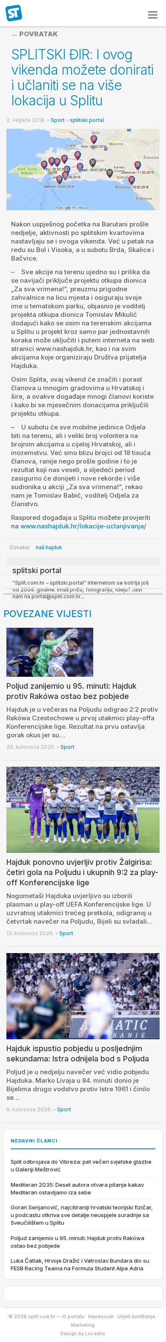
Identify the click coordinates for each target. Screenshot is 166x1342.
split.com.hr (14, 14)
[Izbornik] (153, 15)
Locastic (95, 1333)
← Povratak (34, 34)
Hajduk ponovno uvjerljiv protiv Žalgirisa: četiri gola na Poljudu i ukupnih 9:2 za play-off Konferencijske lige (82, 872)
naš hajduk (49, 547)
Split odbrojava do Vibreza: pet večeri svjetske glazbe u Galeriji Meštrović (81, 1165)
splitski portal (87, 120)
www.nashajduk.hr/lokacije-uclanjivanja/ (83, 526)
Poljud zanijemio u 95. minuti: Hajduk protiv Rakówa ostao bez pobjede (77, 1242)
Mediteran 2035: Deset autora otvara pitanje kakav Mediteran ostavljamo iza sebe (77, 1188)
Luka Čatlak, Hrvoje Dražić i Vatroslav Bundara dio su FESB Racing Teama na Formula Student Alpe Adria (80, 1264)
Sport (58, 120)
